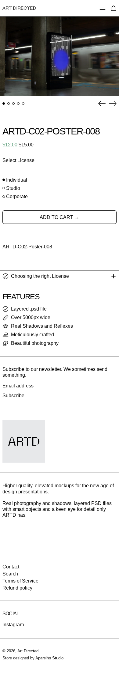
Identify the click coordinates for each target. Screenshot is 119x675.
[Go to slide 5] (23, 103)
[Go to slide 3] (13, 103)
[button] (59, 56)
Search (10, 573)
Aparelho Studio (49, 658)
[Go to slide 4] (18, 103)
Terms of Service (20, 580)
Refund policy (17, 587)
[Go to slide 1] (3, 103)
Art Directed (27, 651)
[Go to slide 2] (8, 103)
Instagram (13, 624)
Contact (10, 566)
